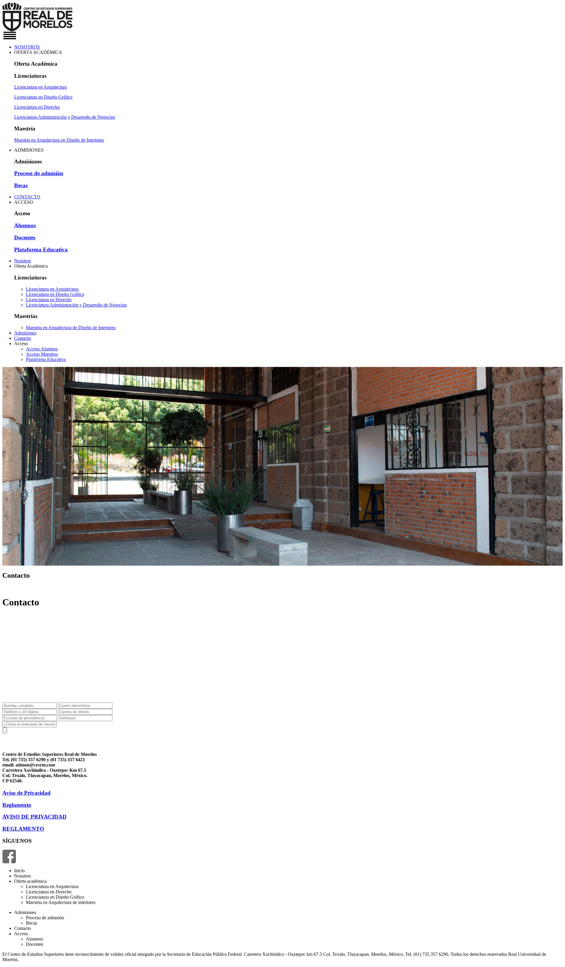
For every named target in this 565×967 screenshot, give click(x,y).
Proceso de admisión (38, 173)
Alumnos (25, 225)
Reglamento (16, 805)
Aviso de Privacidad (26, 793)
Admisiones (25, 332)
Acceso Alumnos (42, 348)
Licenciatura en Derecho (37, 107)
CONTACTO (27, 196)
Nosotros (22, 260)
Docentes (24, 237)
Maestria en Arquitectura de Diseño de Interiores (71, 327)
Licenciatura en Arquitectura (40, 87)
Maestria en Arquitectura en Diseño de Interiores (59, 140)
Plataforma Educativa (41, 249)
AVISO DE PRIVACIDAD (34, 817)
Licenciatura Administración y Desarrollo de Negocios (64, 117)
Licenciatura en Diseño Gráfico (43, 97)
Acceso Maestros (42, 354)
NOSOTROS (27, 46)
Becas (21, 185)
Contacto (22, 338)
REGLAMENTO (23, 829)
